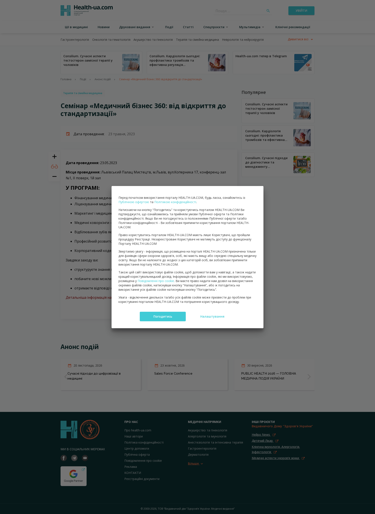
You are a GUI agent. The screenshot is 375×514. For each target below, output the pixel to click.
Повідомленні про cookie (156, 281)
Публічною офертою (133, 202)
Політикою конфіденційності (175, 202)
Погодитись (162, 316)
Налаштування (212, 316)
